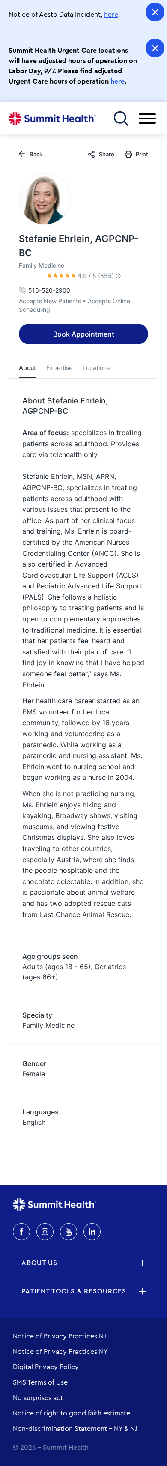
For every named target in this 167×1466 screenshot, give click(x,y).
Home (52, 118)
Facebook (21, 1231)
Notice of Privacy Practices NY (60, 1351)
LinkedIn (92, 1231)
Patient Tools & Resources (73, 1291)
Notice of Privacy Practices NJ (59, 1336)
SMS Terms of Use (40, 1382)
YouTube (68, 1231)
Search (120, 118)
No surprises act (38, 1397)
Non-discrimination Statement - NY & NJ (75, 1428)
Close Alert (155, 12)
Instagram (45, 1231)
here (111, 14)
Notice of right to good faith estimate (71, 1413)
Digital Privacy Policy (46, 1367)
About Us (39, 1263)
